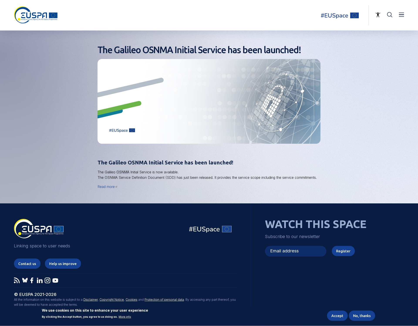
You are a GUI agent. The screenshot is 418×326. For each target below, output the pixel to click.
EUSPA (39, 230)
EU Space (210, 230)
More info (125, 317)
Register (343, 251)
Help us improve (63, 264)
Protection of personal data (164, 299)
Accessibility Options (378, 15)
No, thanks (362, 316)
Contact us (27, 264)
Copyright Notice (111, 299)
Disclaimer (90, 299)
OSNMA (122, 172)
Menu (401, 15)
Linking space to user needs (343, 15)
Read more (106, 186)
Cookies (131, 299)
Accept (337, 316)
